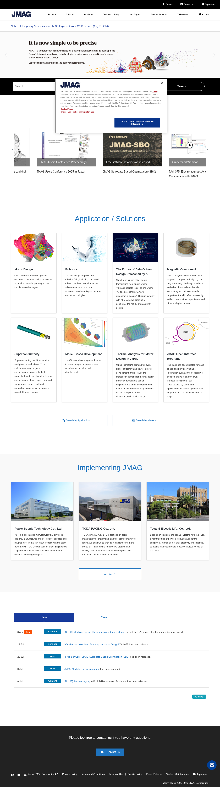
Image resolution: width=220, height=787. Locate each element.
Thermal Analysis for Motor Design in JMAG (134, 356)
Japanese (209, 4)
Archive (108, 574)
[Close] (162, 83)
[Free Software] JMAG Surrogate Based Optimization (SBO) (96, 656)
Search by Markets (145, 420)
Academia (89, 14)
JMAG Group (183, 14)
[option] (110, 55)
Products (52, 14)
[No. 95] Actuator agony (77, 681)
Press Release (154, 774)
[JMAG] (21, 13)
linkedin (26, 776)
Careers (169, 4)
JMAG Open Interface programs (181, 356)
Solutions (70, 14)
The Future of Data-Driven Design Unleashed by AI (134, 272)
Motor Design (23, 269)
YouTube (20, 776)
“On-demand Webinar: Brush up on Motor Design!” (92, 644)
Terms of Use (116, 774)
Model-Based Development (83, 354)
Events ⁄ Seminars (159, 14)
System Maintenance (177, 774)
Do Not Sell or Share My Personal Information (137, 122)
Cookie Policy (135, 774)
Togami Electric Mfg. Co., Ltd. (170, 528)
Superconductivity (26, 354)
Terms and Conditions (93, 774)
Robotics (71, 269)
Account (205, 14)
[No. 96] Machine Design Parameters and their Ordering (94, 632)
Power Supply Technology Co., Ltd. (38, 528)
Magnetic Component (181, 269)
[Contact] (212, 765)
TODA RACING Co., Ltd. (98, 528)
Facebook (13, 776)
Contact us (189, 4)
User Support (135, 14)
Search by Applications (78, 420)
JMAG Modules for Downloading (82, 669)
